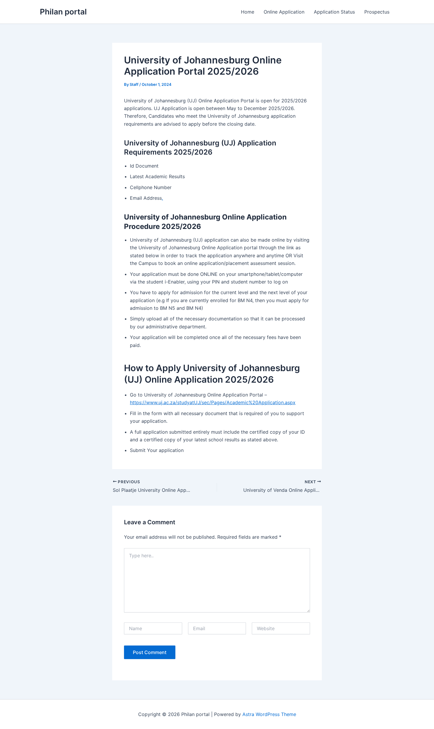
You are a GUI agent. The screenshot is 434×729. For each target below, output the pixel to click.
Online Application (284, 12)
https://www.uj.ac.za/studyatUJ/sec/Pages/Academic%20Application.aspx (213, 402)
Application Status (334, 12)
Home (247, 12)
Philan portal (63, 11)
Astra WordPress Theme (269, 714)
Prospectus (376, 12)
